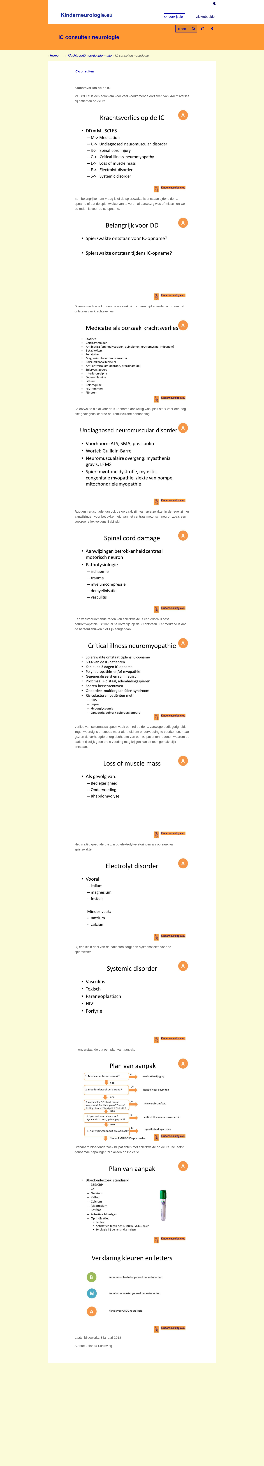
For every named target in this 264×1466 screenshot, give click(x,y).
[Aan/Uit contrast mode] (214, 3)
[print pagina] (202, 28)
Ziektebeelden (206, 16)
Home (54, 55)
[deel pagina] (211, 28)
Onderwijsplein (174, 16)
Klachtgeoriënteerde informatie (90, 55)
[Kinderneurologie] (87, 15)
